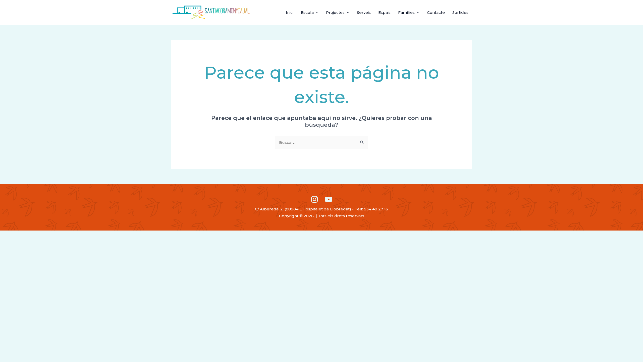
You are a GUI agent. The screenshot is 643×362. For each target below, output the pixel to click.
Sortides (460, 12)
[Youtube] (328, 199)
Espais (384, 12)
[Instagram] (314, 199)
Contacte (436, 12)
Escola (307, 12)
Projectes (335, 12)
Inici (289, 12)
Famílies (406, 12)
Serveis (364, 12)
